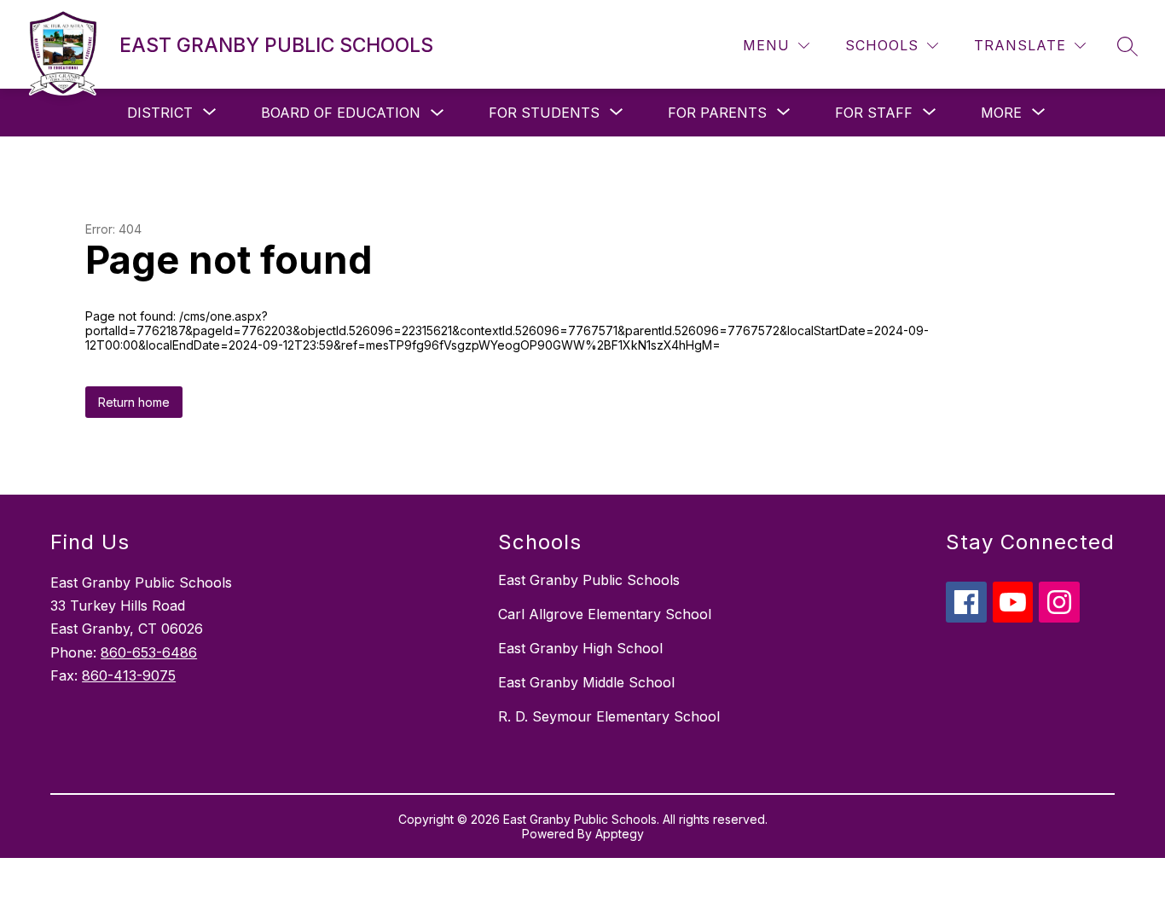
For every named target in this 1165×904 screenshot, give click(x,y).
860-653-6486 (149, 652)
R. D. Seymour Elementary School (609, 716)
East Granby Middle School (586, 682)
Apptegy (619, 833)
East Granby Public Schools (589, 579)
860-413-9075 (129, 675)
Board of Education (340, 112)
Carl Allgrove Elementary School (604, 614)
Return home (134, 402)
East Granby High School (580, 648)
